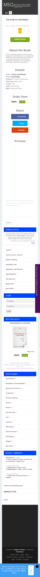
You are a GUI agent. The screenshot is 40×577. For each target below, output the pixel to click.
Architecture (10, 378)
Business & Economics (13, 388)
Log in (6, 500)
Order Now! (20, 39)
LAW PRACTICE (10, 279)
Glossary (21, 557)
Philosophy (9, 427)
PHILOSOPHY (10, 289)
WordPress (19, 552)
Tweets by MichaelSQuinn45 (13, 486)
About (27, 555)
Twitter (22, 123)
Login (8, 311)
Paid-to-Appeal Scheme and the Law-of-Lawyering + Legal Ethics (19, 460)
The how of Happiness (23, 26)
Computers (9, 393)
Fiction (8, 403)
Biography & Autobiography (15, 383)
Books (13, 26)
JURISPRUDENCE (11, 274)
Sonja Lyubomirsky (19, 74)
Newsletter (29, 557)
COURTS (8, 250)
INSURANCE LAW (11, 264)
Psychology (15, 77)
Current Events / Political (14, 255)
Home (7, 26)
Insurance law (10, 412)
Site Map (26, 559)
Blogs (22, 555)
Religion (8, 441)
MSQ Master (10, 457)
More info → (31, 351)
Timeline (19, 559)
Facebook (21, 116)
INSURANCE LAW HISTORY (14, 269)
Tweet (33, 243)
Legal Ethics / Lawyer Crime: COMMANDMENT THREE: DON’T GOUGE (19, 468)
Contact (31, 570)
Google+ (21, 130)
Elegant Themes (19, 549)
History (8, 407)
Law (7, 417)
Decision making (11, 398)
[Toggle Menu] (6, 13)
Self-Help (9, 446)
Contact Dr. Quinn (11, 557)
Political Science (11, 431)
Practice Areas (14, 555)
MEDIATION (9, 284)
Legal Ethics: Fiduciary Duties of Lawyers (17, 476)
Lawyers (8, 422)
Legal (13, 559)
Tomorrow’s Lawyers (19, 323)
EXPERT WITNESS (11, 260)
